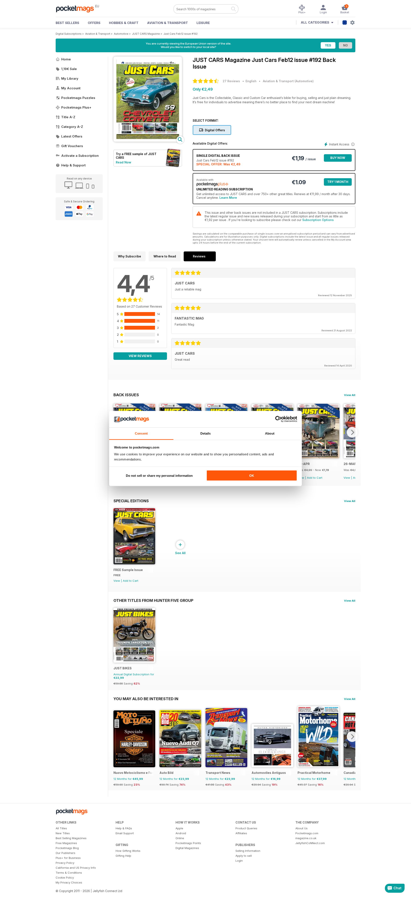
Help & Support (73, 165)
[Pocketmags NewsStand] (77, 8)
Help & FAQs (124, 828)
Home (66, 59)
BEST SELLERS (67, 23)
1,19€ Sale (69, 69)
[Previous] (116, 736)
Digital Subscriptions (69, 33)
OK (251, 475)
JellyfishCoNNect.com (310, 843)
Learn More (228, 197)
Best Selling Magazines (71, 838)
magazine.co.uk (305, 838)
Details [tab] (205, 433)
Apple (179, 828)
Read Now (123, 162)
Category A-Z (72, 127)
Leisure (203, 23)
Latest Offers (71, 136)
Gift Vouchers (72, 146)
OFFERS (94, 23)
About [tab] (269, 433)
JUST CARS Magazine (146, 33)
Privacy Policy (65, 862)
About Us (301, 828)
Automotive (121, 33)
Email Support (125, 833)
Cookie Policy (65, 877)
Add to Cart (314, 477)
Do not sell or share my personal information (159, 475)
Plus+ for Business (68, 858)
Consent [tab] (141, 433)
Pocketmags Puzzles (78, 98)
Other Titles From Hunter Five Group (153, 600)
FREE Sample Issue (128, 570)
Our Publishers (65, 853)
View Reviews (140, 356)
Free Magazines (66, 843)
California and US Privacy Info (76, 867)
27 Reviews (231, 81)
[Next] (352, 432)
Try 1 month (337, 182)
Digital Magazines (187, 848)
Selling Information (247, 850)
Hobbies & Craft (123, 23)
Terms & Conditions (69, 872)
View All (349, 395)
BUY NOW (337, 158)
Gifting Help (123, 855)
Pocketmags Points (188, 843)
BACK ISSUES (126, 395)
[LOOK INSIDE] (147, 140)
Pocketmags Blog (67, 848)
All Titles (61, 828)
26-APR (304, 464)
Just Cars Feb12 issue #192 (181, 33)
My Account (70, 88)
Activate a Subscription (80, 156)
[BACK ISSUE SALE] (318, 457)
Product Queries (246, 828)
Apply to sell (243, 855)
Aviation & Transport (167, 23)
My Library (69, 78)
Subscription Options (318, 220)
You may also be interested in (145, 699)
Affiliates (241, 833)
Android (181, 833)
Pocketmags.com (306, 833)
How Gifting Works (128, 850)
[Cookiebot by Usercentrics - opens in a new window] (278, 419)
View (347, 477)
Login (239, 860)
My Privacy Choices (69, 882)
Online (180, 838)
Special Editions (131, 501)
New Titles (63, 833)
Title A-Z (68, 117)
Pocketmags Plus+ (76, 107)
